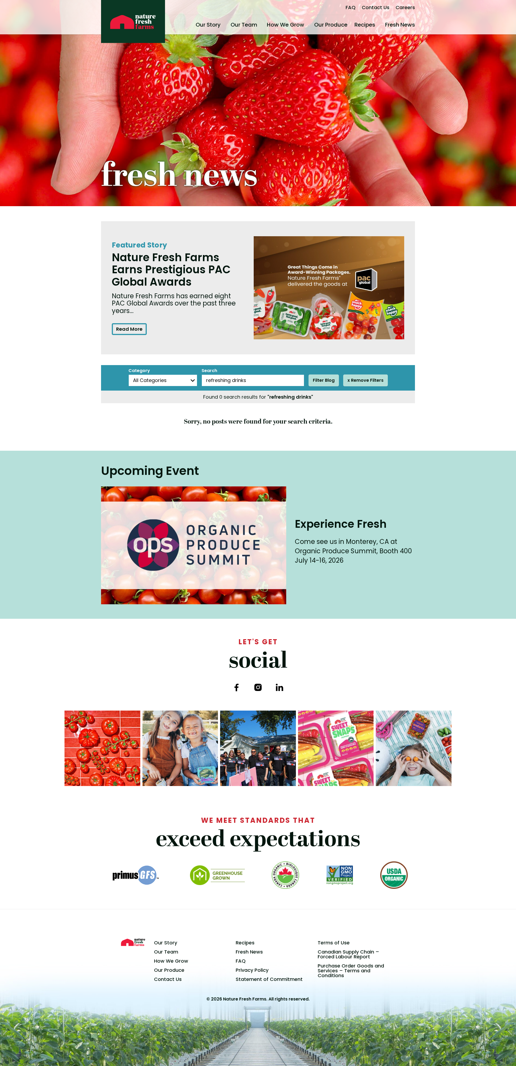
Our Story (208, 24)
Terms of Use (334, 942)
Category (139, 370)
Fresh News (400, 24)
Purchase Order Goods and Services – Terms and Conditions (351, 970)
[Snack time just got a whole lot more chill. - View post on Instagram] (180, 748)
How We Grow (285, 24)
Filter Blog (324, 380)
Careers (405, 7)
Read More (129, 329)
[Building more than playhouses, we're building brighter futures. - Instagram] (258, 748)
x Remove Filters (365, 380)
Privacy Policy (252, 970)
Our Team (244, 24)
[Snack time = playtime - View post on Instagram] (414, 748)
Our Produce (330, 24)
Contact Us (375, 7)
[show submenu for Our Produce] (349, 24)
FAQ (351, 7)
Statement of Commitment (269, 979)
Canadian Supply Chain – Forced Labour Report (348, 954)
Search (209, 370)
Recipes (364, 24)
